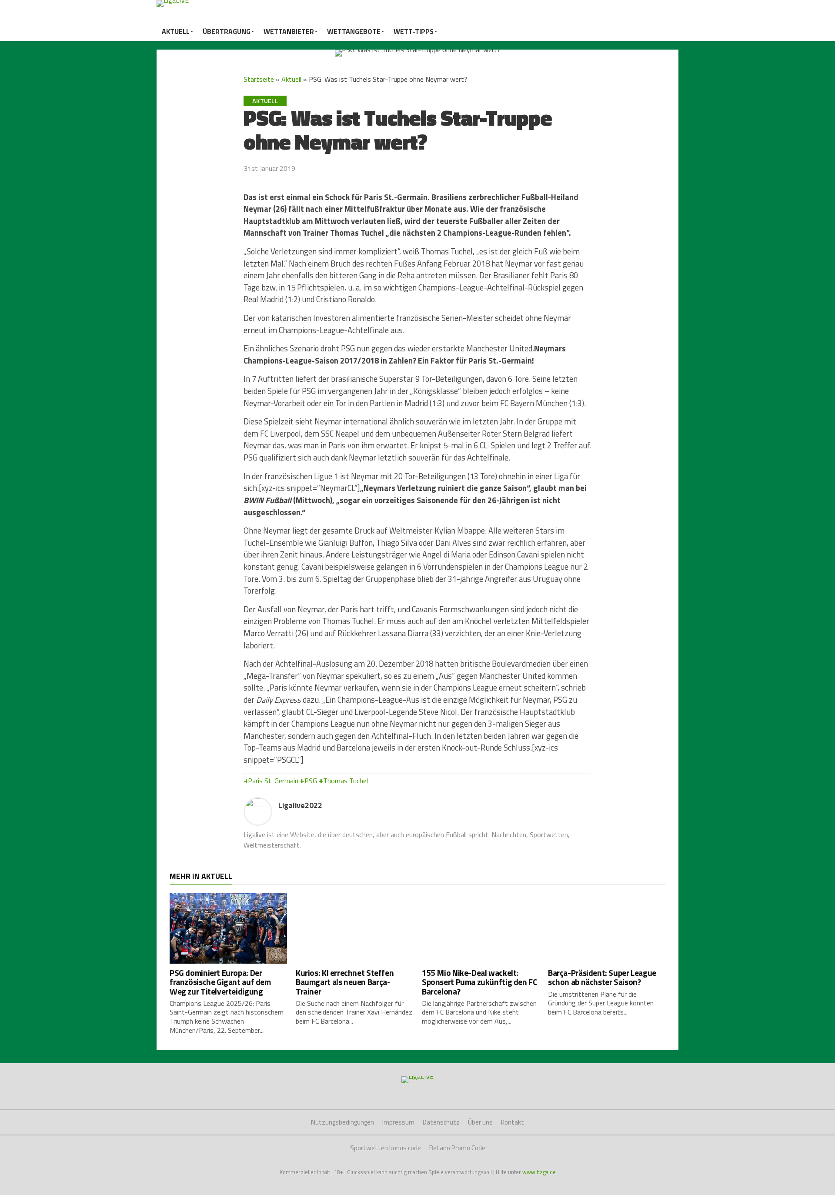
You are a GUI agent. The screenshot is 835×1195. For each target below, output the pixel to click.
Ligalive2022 (300, 805)
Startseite (259, 79)
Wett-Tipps (414, 31)
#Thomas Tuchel (343, 780)
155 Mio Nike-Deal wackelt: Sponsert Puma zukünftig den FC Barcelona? (479, 981)
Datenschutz (441, 1122)
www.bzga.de (539, 1172)
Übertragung (226, 31)
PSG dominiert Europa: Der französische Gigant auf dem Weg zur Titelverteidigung (220, 981)
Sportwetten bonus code (385, 1148)
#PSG (308, 780)
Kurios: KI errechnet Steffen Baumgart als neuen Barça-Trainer (345, 981)
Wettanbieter (289, 31)
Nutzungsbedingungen (342, 1122)
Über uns (480, 1122)
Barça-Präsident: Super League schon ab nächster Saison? (602, 977)
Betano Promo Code (457, 1148)
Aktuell (176, 31)
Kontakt (512, 1122)
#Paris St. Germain (271, 780)
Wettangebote (354, 31)
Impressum (398, 1122)
